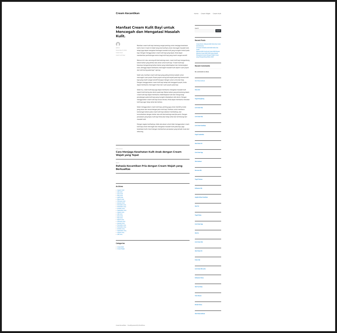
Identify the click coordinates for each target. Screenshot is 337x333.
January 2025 (121, 223)
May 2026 (120, 195)
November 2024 (121, 227)
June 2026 (120, 194)
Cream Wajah (205, 13)
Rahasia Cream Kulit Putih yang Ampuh (207, 53)
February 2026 (121, 201)
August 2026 (120, 190)
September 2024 (121, 230)
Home (196, 13)
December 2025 (121, 205)
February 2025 (121, 221)
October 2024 (121, 229)
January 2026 (121, 203)
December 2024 (121, 225)
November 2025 (121, 206)
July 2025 (119, 214)
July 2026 (120, 192)
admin (118, 47)
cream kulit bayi (120, 55)
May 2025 (120, 218)
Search (197, 28)
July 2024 (119, 234)
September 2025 (121, 210)
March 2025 (120, 219)
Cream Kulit (217, 13)
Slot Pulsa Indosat (200, 81)
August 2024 (120, 232)
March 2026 (120, 199)
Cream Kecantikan (128, 13)
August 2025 (120, 212)
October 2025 (121, 208)
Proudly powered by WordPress (136, 325)
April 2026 (120, 197)
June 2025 (120, 216)
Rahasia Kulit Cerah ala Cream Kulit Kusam (208, 51)
